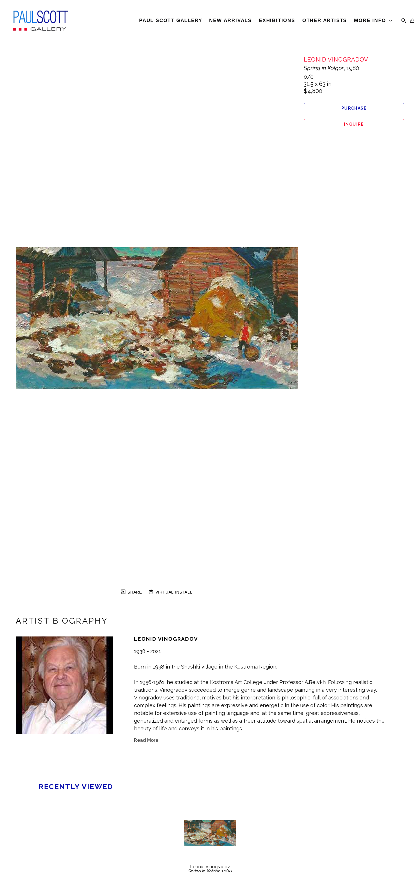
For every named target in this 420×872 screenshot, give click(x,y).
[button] (373, 20)
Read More (146, 740)
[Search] (403, 20)
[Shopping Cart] (412, 20)
